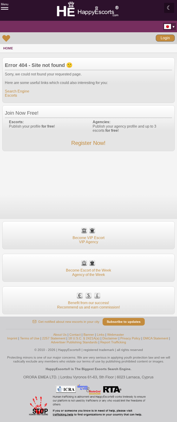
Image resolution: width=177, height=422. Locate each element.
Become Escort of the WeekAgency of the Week (88, 272)
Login (165, 38)
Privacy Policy (130, 338)
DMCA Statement (155, 338)
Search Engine (17, 91)
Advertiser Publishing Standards (74, 342)
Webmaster (115, 334)
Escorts (11, 95)
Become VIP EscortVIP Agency (88, 240)
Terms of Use (29, 338)
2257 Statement (53, 338)
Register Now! (88, 143)
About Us (60, 334)
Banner (88, 334)
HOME (8, 48)
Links (100, 334)
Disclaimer (110, 338)
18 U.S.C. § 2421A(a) (84, 338)
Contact (75, 334)
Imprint (12, 338)
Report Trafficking (113, 342)
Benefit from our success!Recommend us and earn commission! (88, 305)
